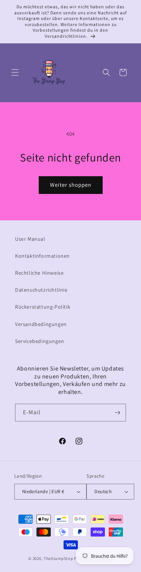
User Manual (30, 238)
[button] (15, 72)
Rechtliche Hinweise (39, 272)
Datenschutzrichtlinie (41, 289)
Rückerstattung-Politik (42, 306)
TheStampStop (58, 558)
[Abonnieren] (117, 412)
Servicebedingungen (39, 341)
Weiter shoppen (70, 184)
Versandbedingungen (41, 324)
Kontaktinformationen (42, 255)
